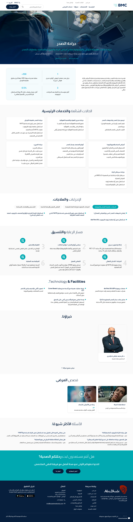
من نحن (88, 2)
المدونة (80, 493)
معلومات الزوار (78, 509)
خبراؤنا (76, 7)
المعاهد (94, 500)
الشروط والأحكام (10, 516)
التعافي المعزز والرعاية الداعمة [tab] (50, 207)
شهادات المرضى (77, 500)
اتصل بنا (58, 471)
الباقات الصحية (79, 2)
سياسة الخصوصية (21, 516)
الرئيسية (91, 7)
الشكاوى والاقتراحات (76, 503)
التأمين (94, 503)
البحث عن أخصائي (60, 58)
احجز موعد (12, 7)
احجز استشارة (73, 58)
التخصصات (83, 7)
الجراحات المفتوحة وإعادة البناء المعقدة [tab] (77, 207)
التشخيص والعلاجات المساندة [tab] (25, 207)
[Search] (22, 7)
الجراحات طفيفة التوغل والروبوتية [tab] (105, 207)
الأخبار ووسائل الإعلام (76, 496)
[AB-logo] (112, 489)
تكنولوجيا (79, 490)
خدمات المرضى (67, 7)
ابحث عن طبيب (92, 493)
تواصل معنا (70, 2)
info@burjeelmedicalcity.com (54, 503)
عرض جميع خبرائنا (69, 368)
